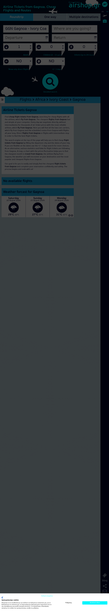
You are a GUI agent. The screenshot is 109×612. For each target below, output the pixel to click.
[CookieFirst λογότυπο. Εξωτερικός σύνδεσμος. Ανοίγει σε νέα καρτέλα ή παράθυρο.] (2, 598)
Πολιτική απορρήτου (47, 596)
